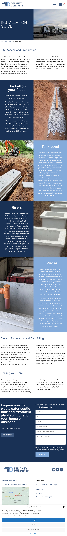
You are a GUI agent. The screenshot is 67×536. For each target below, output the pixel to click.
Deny (33, 525)
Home (2, 41)
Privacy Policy (33, 533)
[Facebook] (53, 469)
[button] (64, 507)
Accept (33, 520)
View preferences (33, 530)
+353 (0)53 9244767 (13, 428)
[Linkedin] (61, 469)
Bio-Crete (8, 41)
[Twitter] (57, 469)
